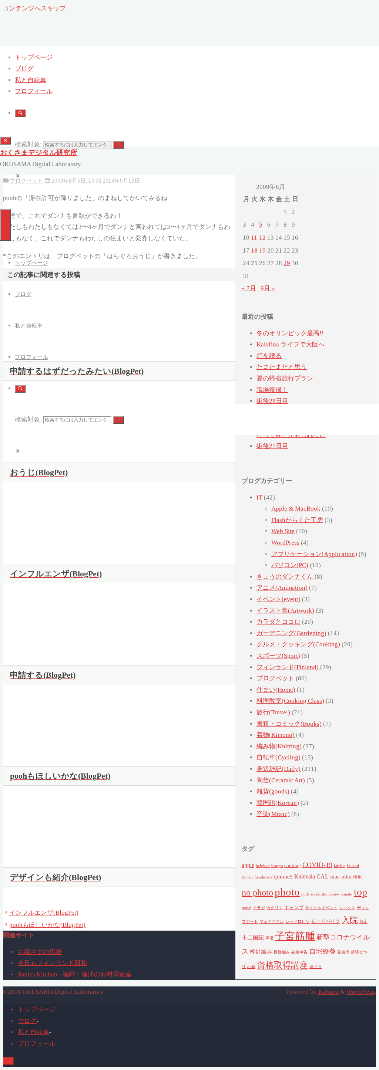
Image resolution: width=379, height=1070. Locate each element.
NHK (357, 877)
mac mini (341, 877)
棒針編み (261, 952)
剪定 (363, 922)
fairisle (339, 866)
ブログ (27, 1021)
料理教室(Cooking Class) (290, 700)
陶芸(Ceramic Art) (280, 780)
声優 (269, 938)
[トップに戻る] (8, 1061)
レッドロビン (297, 922)
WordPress (285, 542)
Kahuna (328, 991)
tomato (346, 894)
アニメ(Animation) (282, 587)
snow (334, 894)
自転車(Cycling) (278, 757)
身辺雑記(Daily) (278, 768)
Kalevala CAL (311, 876)
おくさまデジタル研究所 (38, 153)
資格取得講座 (282, 965)
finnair (247, 877)
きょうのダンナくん (284, 576)
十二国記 (253, 938)
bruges (277, 866)
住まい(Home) (275, 689)
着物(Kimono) (275, 734)
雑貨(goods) (272, 791)
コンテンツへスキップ (34, 8)
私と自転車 (33, 1032)
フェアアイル (271, 922)
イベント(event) (278, 599)
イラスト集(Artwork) (285, 610)
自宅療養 (322, 951)
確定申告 (299, 952)
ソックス (347, 908)
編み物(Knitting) (279, 746)
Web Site (283, 531)
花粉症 (343, 952)
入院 (350, 920)
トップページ (37, 1009)
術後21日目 (272, 446)
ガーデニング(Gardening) (291, 633)
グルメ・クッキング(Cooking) (298, 644)
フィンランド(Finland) (287, 667)
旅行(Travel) (273, 712)
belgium (263, 866)
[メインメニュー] (5, 225)
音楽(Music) (273, 813)
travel (246, 908)
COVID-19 (317, 864)
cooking (292, 865)
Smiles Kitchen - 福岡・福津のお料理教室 (75, 974)
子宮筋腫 (295, 936)
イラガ (259, 908)
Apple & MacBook (296, 508)
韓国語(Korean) (277, 802)
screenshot (320, 894)
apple (248, 865)
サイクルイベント (321, 908)
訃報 (251, 967)
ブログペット (275, 678)
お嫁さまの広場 (40, 951)
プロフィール (37, 1043)
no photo (257, 892)
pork (305, 894)
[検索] (20, 113)
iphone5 (283, 877)
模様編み (282, 952)
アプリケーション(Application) (314, 554)
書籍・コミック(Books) (289, 723)
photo (287, 892)
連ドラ (315, 967)
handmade (263, 877)
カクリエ (274, 908)
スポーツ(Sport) (278, 655)
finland (353, 866)
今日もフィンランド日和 (52, 962)
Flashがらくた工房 (297, 520)
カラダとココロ (278, 621)
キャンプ (293, 907)
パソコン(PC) (289, 565)
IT (259, 497)
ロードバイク (325, 921)
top (360, 892)
